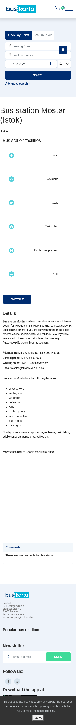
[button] (64, 64)
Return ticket (43, 35)
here (54, 334)
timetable (17, 299)
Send (58, 657)
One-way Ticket (18, 35)
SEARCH (38, 75)
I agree (38, 717)
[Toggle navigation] (68, 8)
